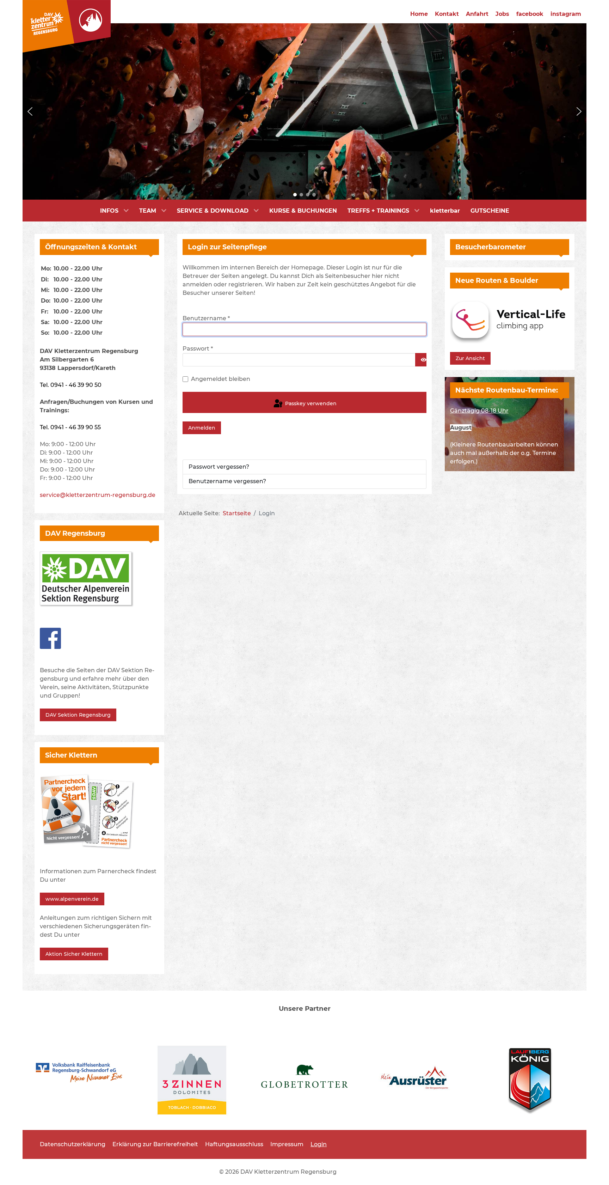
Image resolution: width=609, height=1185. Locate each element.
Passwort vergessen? (219, 466)
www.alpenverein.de (72, 899)
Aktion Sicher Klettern (74, 954)
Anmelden (201, 428)
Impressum (286, 1144)
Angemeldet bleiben (220, 379)
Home (419, 14)
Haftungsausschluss (234, 1144)
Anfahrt (477, 14)
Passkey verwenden (310, 403)
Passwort (198, 348)
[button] (30, 111)
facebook (529, 14)
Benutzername (206, 318)
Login (318, 1144)
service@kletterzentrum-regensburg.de (97, 495)
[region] (304, 111)
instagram (565, 14)
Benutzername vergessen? (227, 481)
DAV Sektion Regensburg (78, 715)
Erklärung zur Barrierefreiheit (155, 1144)
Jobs (502, 14)
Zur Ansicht (470, 358)
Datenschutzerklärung (72, 1144)
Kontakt (447, 14)
